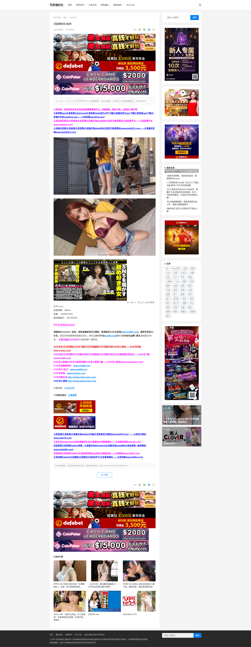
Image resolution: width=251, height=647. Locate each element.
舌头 (192, 303)
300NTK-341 (93, 614)
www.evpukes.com (76, 373)
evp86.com (110, 336)
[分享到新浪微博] (139, 29)
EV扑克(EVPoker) (66, 325)
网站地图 (76, 639)
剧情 (193, 268)
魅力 (168, 316)
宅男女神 (80, 5)
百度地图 (83, 639)
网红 (184, 299)
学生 (182, 277)
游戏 (182, 290)
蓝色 (168, 307)
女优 (168, 277)
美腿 (184, 303)
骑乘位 (183, 312)
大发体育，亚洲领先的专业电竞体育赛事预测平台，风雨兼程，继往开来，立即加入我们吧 (95, 109)
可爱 (175, 273)
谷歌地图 (90, 639)
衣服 (175, 307)
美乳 (192, 299)
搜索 (194, 17)
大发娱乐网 (69, 388)
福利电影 (117, 5)
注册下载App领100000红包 (94, 635)
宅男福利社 (56, 4)
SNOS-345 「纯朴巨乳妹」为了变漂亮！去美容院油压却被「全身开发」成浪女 (69, 617)
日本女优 (93, 5)
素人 (168, 299)
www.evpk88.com (81, 366)
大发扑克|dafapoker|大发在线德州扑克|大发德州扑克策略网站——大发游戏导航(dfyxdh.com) (97, 442)
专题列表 (68, 635)
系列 (190, 294)
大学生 (183, 273)
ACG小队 (130, 5)
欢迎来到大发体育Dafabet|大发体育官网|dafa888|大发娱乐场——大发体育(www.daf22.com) (97, 453)
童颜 (182, 294)
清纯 (175, 290)
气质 (168, 290)
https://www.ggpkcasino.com (82, 381)
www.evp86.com (130, 332)
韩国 (168, 312)
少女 (177, 281)
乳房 (185, 268)
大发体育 (72, 395)
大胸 (192, 273)
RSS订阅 (78, 635)
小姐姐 (169, 281)
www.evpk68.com (78, 369)
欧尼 (190, 286)
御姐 (168, 286)
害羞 (190, 277)
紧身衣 (176, 299)
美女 (168, 303)
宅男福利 (104, 5)
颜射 (175, 312)
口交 (168, 273)
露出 (190, 307)
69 (167, 268)
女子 (175, 277)
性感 (175, 286)
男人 (175, 294)
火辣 (190, 290)
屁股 (184, 281)
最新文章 (59, 635)
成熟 (182, 286)
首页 (70, 5)
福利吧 (61, 30)
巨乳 (192, 281)
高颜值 (192, 312)
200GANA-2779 (129, 614)
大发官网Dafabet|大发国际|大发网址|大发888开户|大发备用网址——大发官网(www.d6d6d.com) (98, 457)
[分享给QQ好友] (149, 29)
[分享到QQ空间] (154, 29)
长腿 (182, 307)
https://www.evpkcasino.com (81, 377)
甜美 (168, 294)
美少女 (176, 303)
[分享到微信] (144, 29)
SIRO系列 (176, 268)
